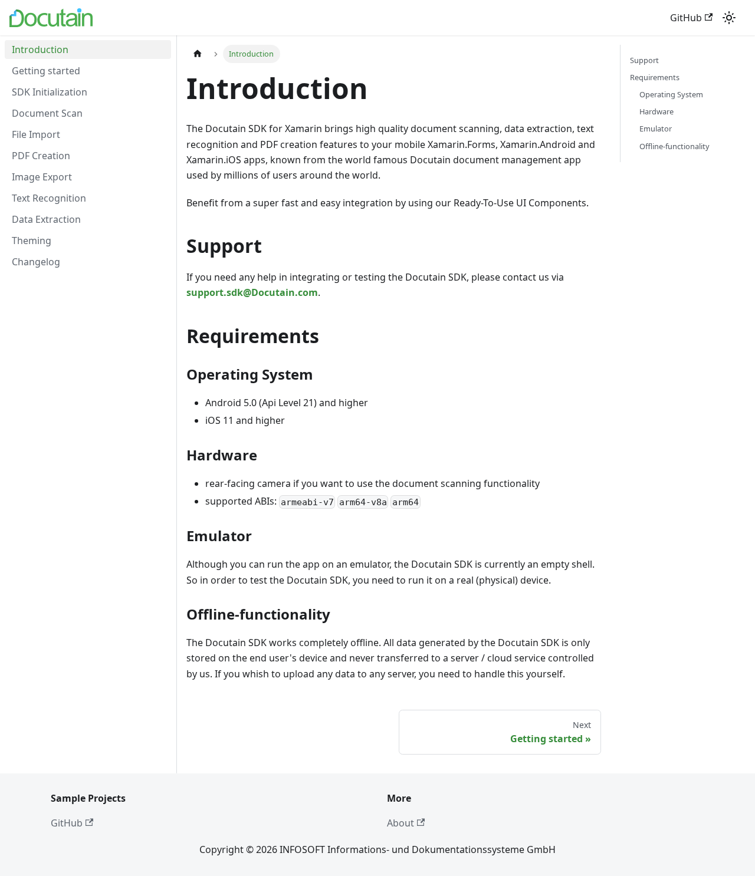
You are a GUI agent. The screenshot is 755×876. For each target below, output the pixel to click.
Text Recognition (49, 198)
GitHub (686, 17)
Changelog (36, 261)
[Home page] (197, 54)
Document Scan (47, 113)
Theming (31, 240)
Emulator (655, 128)
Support (644, 60)
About (400, 822)
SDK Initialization (49, 91)
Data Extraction (46, 219)
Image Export (42, 176)
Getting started (46, 70)
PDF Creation (41, 155)
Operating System (671, 94)
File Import (36, 134)
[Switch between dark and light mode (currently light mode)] (729, 17)
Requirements (655, 77)
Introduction (40, 49)
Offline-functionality (674, 146)
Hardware (656, 111)
